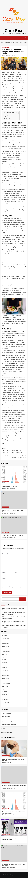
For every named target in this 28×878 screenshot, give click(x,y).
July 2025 (4, 657)
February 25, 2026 (10, 488)
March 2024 (5, 699)
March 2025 (5, 667)
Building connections (9, 114)
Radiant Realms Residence (7, 732)
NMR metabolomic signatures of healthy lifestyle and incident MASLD (13, 617)
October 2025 (5, 649)
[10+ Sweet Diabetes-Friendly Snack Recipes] (14, 525)
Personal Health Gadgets (8, 721)
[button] (2, 38)
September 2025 (6, 651)
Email (16, 572)
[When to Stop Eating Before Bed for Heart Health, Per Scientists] (14, 500)
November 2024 (6, 678)
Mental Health (5, 719)
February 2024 (5, 702)
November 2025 (6, 646)
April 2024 (4, 697)
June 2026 (4, 635)
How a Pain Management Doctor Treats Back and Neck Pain (13, 609)
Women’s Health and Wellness (9, 724)
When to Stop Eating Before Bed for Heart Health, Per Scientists (14, 626)
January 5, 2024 (10, 55)
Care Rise (14, 30)
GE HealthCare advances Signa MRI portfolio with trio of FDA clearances (13, 613)
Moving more (7, 118)
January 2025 (5, 673)
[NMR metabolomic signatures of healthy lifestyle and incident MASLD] (14, 474)
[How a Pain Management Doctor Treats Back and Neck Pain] (14, 748)
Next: (15, 455)
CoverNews (20, 874)
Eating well (6, 116)
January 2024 (5, 705)
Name (4, 572)
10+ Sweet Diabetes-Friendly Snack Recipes (13, 535)
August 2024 (5, 686)
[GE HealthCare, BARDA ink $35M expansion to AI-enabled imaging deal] (14, 827)
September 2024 (6, 683)
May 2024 (4, 694)
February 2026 (5, 638)
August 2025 (5, 654)
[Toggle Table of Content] (16, 113)
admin (4, 55)
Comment (5, 553)
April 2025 (4, 665)
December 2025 (6, 643)
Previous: (12, 450)
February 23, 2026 (10, 537)
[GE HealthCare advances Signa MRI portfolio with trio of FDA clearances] (14, 775)
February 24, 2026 (10, 513)
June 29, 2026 (9, 762)
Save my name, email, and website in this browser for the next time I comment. (12, 586)
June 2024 (4, 691)
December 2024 (6, 675)
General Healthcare (6, 713)
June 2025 (4, 659)
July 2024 (4, 689)
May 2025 (4, 662)
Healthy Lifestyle (5, 47)
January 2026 (5, 641)
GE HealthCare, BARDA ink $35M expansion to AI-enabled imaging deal (14, 622)
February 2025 (5, 670)
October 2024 (5, 681)
